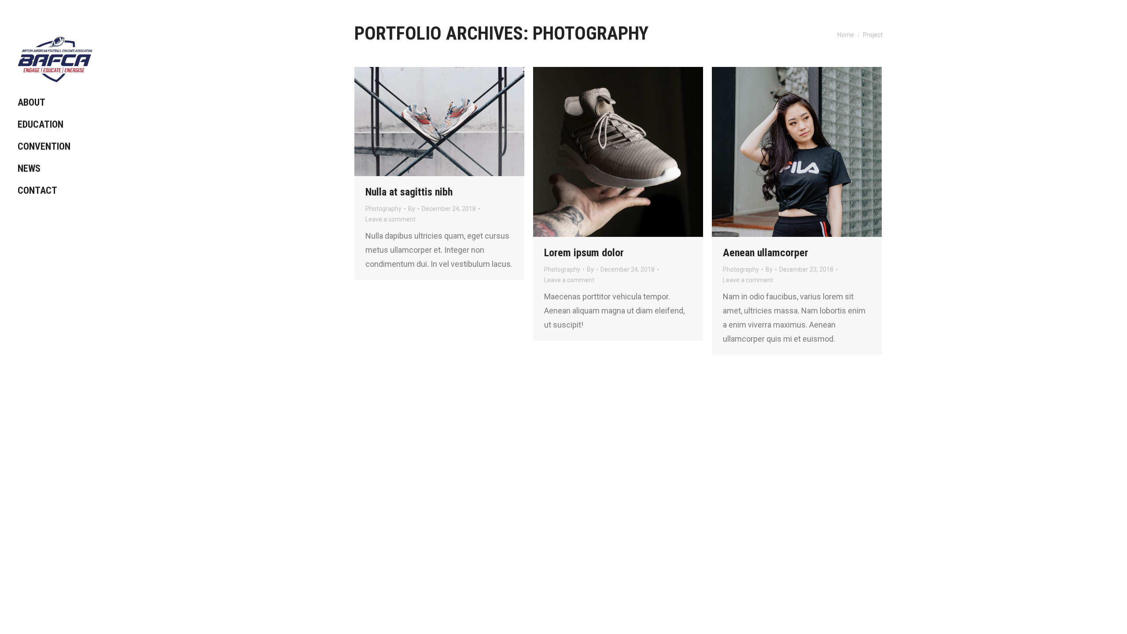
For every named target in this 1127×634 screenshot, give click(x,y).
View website (594, 152)
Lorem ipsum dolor (584, 253)
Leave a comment (390, 219)
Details (451, 121)
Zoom (427, 121)
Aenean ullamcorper (765, 253)
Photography (383, 208)
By (411, 208)
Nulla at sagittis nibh (409, 192)
